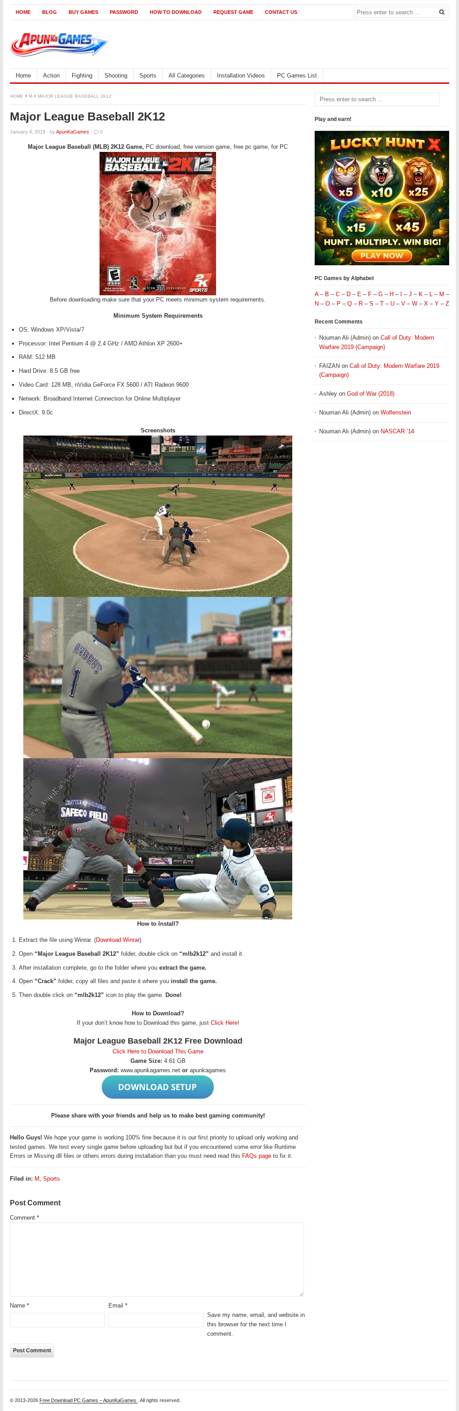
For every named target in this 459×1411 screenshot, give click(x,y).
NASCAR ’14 (397, 431)
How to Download (176, 12)
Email (117, 1305)
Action (51, 75)
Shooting (115, 75)
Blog (49, 12)
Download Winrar (117, 939)
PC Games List (297, 75)
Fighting (82, 75)
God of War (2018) (370, 393)
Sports (147, 75)
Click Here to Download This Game (158, 1051)
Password (124, 12)
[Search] (441, 11)
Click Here (224, 1022)
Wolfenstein (396, 412)
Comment (24, 1217)
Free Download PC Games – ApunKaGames (88, 1400)
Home (23, 12)
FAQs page (256, 1155)
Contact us (281, 12)
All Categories (187, 75)
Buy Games (83, 12)
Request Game (233, 12)
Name (19, 1305)
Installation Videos (241, 75)
